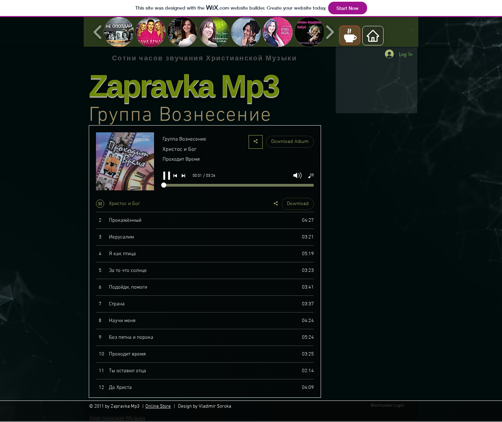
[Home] (373, 35)
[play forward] (329, 32)
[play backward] (98, 32)
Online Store (158, 406)
